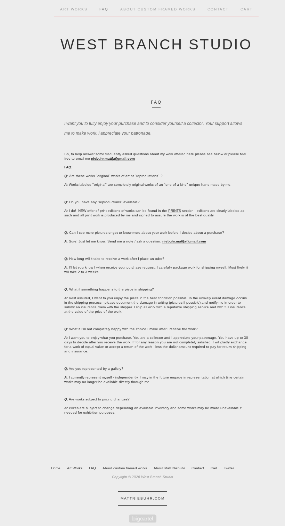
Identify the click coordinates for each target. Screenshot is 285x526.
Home (55, 468)
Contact (218, 9)
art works (74, 9)
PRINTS (174, 211)
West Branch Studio (156, 44)
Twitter (229, 468)
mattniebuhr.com (143, 498)
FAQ (103, 9)
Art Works (74, 468)
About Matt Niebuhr (169, 468)
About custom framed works (158, 9)
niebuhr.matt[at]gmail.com (113, 158)
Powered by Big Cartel (142, 519)
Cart (247, 9)
